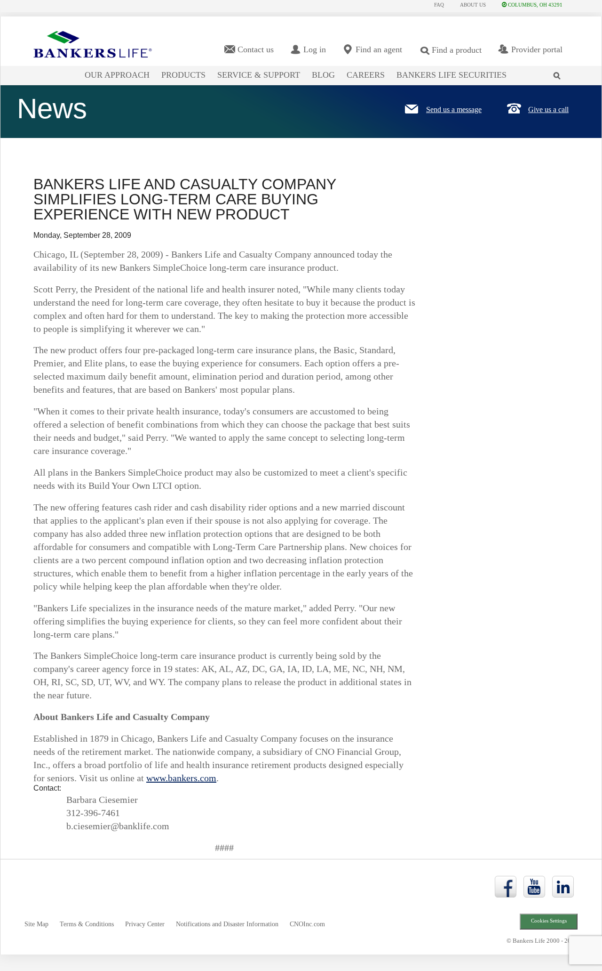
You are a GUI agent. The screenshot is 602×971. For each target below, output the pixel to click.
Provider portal (536, 49)
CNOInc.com (307, 924)
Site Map (36, 924)
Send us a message (454, 109)
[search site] (559, 70)
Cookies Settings (549, 920)
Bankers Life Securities (451, 75)
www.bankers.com (181, 778)
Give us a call (548, 109)
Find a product (457, 50)
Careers (366, 75)
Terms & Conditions (87, 924)
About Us (473, 5)
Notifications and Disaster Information (227, 924)
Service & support (258, 75)
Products (183, 75)
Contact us (256, 49)
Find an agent (379, 49)
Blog (323, 75)
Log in (314, 49)
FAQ (439, 5)
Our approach (117, 75)
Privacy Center (145, 924)
